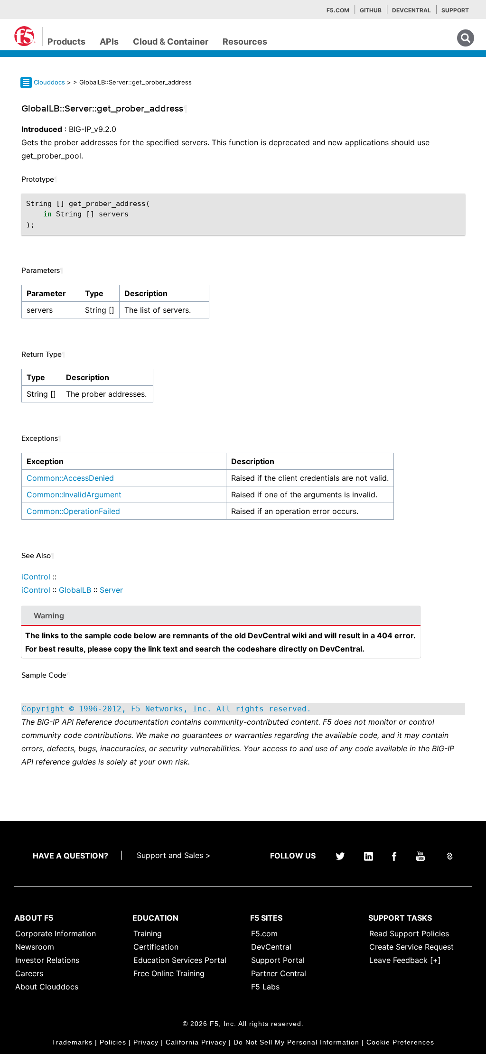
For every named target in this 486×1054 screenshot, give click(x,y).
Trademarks (72, 1042)
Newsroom (34, 946)
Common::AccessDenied (70, 478)
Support (455, 10)
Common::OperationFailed (73, 511)
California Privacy (196, 1042)
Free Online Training (169, 973)
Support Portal (278, 960)
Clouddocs (49, 82)
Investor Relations (47, 960)
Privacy (146, 1042)
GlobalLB (75, 590)
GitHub (371, 10)
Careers (29, 973)
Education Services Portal (179, 960)
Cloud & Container (170, 42)
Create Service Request (411, 946)
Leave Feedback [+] (405, 960)
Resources (245, 42)
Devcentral (411, 10)
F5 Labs (265, 986)
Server (111, 590)
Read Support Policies (409, 933)
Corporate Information (55, 933)
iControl (35, 576)
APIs (109, 42)
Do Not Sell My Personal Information (296, 1042)
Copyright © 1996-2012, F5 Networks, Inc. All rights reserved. (166, 708)
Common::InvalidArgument (74, 494)
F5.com (338, 10)
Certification (155, 946)
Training (147, 933)
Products (66, 42)
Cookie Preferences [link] (400, 1042)
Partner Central (278, 973)
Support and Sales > (174, 855)
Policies (113, 1042)
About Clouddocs (46, 986)
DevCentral (271, 946)
